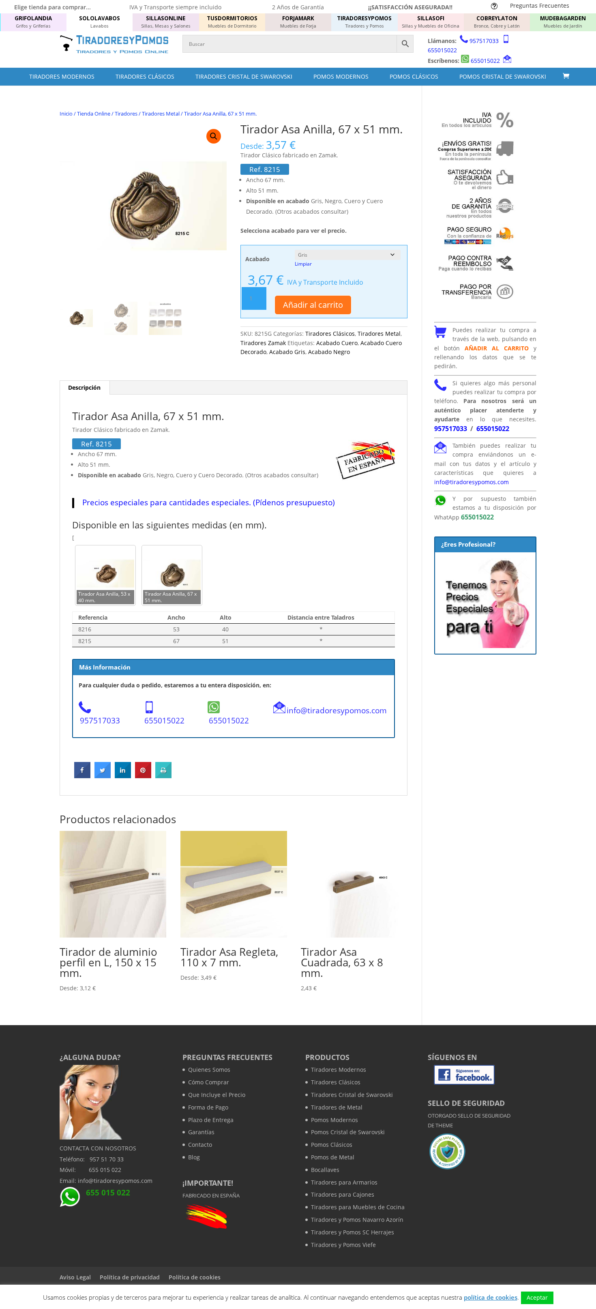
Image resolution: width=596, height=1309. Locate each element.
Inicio (66, 113)
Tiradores (126, 113)
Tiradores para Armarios (344, 1182)
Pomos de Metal (332, 1157)
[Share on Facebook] (82, 776)
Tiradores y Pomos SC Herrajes (352, 1232)
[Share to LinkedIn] (123, 776)
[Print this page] (163, 776)
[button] (213, 136)
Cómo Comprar (208, 1082)
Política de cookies (195, 1277)
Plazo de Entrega (211, 1120)
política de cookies (490, 1297)
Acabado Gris (287, 352)
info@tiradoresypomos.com (337, 710)
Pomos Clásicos (414, 76)
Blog (194, 1157)
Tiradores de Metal (336, 1107)
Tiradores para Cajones (342, 1194)
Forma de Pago (208, 1107)
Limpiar (303, 264)
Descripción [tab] (84, 387)
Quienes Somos (209, 1069)
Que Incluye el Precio (216, 1095)
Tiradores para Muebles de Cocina (358, 1207)
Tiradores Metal (161, 113)
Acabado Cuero (337, 343)
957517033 (484, 41)
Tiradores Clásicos (145, 76)
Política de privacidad (130, 1277)
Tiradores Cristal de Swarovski (243, 76)
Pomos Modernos (341, 76)
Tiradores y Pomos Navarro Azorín (357, 1219)
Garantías (201, 1132)
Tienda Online (93, 113)
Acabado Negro (329, 352)
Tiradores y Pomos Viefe (343, 1245)
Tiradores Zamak (263, 343)
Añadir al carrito (313, 304)
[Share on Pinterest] (143, 776)
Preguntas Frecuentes (539, 5)
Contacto (200, 1144)
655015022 (442, 50)
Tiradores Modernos (61, 76)
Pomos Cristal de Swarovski (502, 76)
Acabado (257, 259)
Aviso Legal (75, 1277)
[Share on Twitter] (102, 776)
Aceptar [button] (537, 1297)
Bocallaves (325, 1170)
